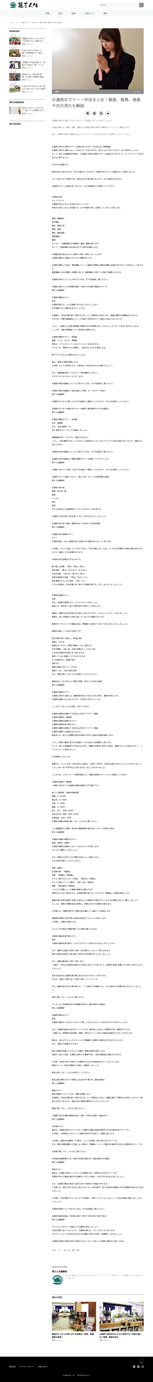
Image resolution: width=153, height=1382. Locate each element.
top (142, 1362)
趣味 (105, 13)
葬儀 (47, 13)
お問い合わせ (42, 1367)
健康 (73, 13)
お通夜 (54, 1250)
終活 (60, 13)
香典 (77, 1250)
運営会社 (12, 1367)
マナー (60, 1250)
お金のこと (89, 13)
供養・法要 (67, 1250)
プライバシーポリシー (27, 1367)
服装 (73, 1250)
